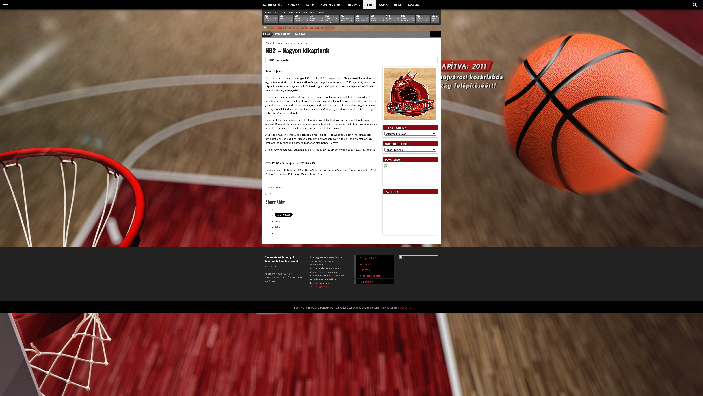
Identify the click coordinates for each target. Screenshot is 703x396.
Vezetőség (366, 264)
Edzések (310, 4)
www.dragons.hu (318, 286)
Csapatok (293, 4)
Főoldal (269, 43)
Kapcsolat (414, 4)
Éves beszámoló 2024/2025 (290, 33)
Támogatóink (367, 281)
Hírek (369, 4)
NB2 (312, 12)
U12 (283, 12)
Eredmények (353, 4)
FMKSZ (321, 12)
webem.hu (406, 307)
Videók (397, 4)
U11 (276, 12)
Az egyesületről (272, 4)
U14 (291, 12)
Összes (268, 12)
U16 (298, 12)
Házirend (365, 270)
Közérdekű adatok (370, 275)
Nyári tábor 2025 (330, 4)
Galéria (383, 4)
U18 (305, 12)
